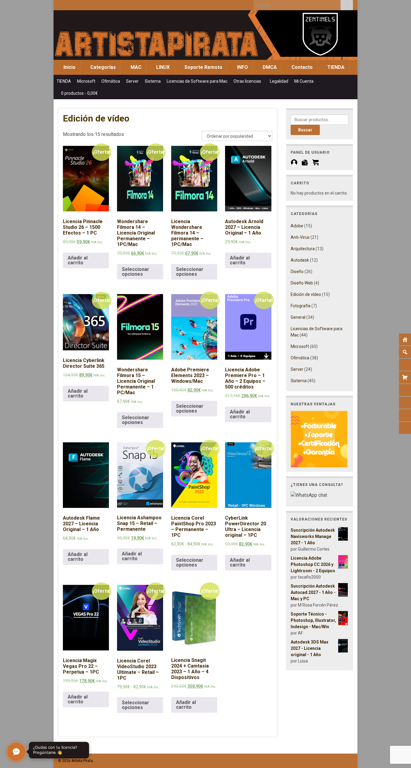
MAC (135, 67)
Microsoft (86, 81)
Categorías (102, 67)
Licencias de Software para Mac (197, 81)
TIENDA (335, 67)
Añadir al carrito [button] (78, 260)
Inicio (69, 67)
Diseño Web (302, 283)
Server (132, 81)
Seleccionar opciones (135, 271)
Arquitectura (303, 248)
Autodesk (300, 260)
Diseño (297, 271)
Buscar (305, 129)
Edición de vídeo (306, 294)
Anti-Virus (300, 237)
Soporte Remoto (202, 67)
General (298, 317)
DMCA (269, 67)
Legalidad (279, 81)
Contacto (301, 67)
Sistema (153, 81)
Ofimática (110, 81)
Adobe (297, 225)
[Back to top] (397, 732)
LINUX (162, 67)
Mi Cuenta (304, 81)
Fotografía (301, 305)
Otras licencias (247, 81)
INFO (242, 67)
